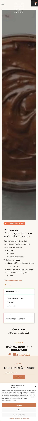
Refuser (19, 410)
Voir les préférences (19, 415)
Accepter (19, 405)
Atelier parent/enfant (14, 223)
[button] (35, 386)
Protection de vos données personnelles (19, 418)
